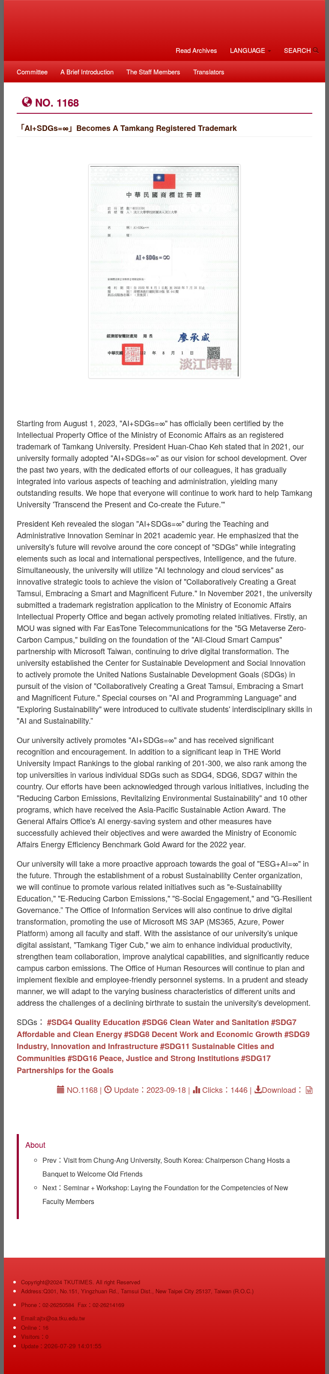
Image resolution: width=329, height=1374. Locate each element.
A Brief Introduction (87, 71)
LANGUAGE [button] (248, 50)
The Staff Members (153, 71)
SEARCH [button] (298, 50)
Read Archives (196, 50)
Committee (32, 71)
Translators (208, 71)
